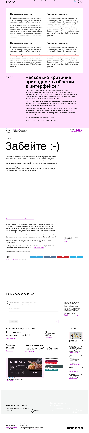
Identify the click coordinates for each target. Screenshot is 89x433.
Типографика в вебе (11, 251)
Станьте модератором (73, 315)
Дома (32, 0)
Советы (51, 0)
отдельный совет (39, 247)
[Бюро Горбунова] (11, 1)
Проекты (24, 0)
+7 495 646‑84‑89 (10, 429)
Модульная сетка (26, 251)
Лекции (47, 0)
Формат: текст (19, 251)
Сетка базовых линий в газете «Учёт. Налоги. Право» (20, 218)
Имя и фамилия (14, 302)
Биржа (28, 0)
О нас (55, 0)
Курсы (43, 0)
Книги (35, 0)
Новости (19, 0)
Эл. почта (12, 305)
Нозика (66, 241)
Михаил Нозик (16, 129)
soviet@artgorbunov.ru (11, 427)
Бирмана (66, 239)
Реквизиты (35, 429)
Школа (39, 0)
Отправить (13, 321)
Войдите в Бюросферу (75, 131)
